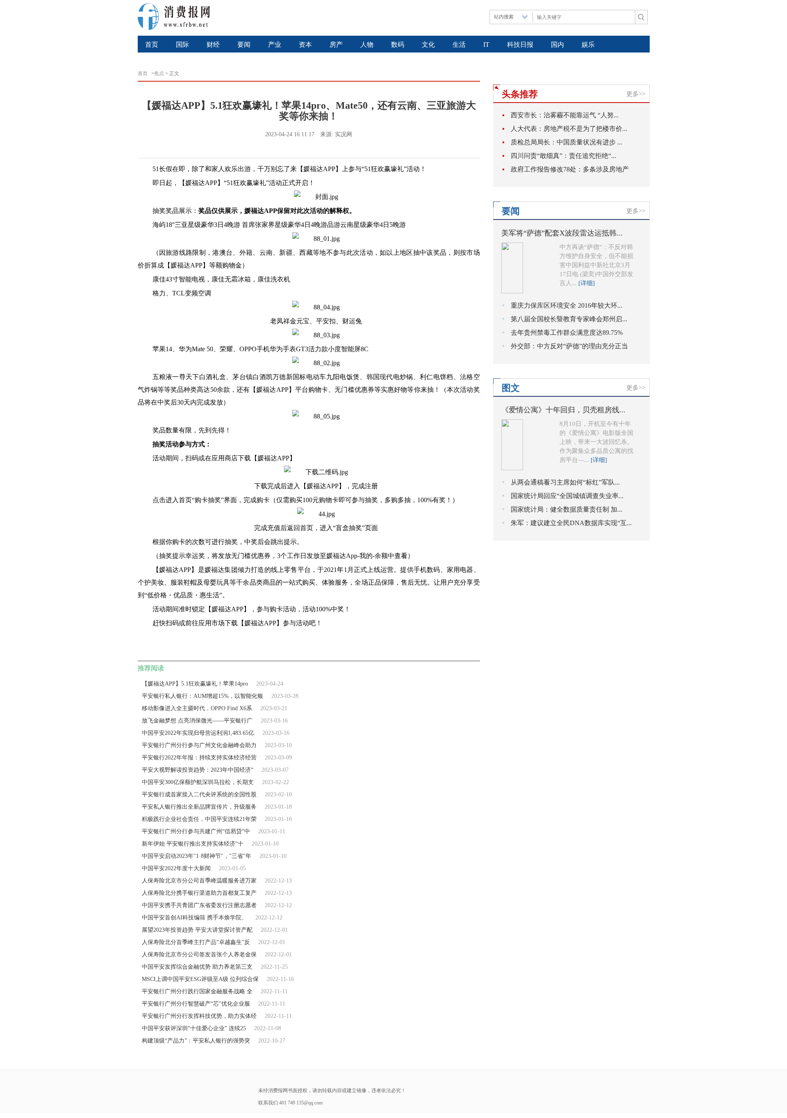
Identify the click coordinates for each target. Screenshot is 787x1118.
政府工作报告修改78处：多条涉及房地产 (570, 169)
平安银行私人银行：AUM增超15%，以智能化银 (202, 696)
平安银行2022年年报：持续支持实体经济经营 (199, 757)
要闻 (243, 44)
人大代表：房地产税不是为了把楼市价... (569, 128)
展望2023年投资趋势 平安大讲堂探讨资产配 (197, 930)
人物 (366, 44)
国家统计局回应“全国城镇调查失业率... (567, 495)
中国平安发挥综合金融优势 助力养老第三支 (197, 967)
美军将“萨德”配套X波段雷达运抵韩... (562, 233)
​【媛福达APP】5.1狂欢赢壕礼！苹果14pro (195, 684)
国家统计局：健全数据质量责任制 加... (566, 509)
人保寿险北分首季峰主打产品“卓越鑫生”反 (196, 942)
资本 (305, 44)
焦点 (159, 73)
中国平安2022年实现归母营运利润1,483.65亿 (198, 733)
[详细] (586, 283)
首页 (151, 44)
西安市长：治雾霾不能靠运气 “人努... (565, 115)
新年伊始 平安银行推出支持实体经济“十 (192, 844)
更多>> (635, 94)
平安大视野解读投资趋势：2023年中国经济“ (197, 770)
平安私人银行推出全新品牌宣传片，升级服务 (199, 807)
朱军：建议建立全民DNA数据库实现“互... (571, 522)
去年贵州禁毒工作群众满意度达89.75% (567, 332)
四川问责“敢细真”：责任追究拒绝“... (563, 155)
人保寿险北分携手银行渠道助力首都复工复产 (199, 893)
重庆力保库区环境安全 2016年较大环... (566, 305)
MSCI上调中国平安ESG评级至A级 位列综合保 (200, 979)
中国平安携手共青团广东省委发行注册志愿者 (199, 905)
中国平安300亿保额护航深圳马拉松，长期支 (198, 782)
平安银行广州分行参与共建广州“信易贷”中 (196, 831)
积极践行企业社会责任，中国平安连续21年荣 (199, 819)
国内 (557, 44)
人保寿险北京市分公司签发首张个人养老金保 (199, 954)
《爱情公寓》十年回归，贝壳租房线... (563, 410)
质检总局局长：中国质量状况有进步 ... (566, 142)
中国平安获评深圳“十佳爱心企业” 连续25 (194, 1028)
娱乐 (588, 44)
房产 (336, 44)
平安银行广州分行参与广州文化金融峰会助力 (199, 745)
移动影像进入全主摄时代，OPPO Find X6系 (197, 708)
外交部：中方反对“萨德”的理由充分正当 (569, 346)
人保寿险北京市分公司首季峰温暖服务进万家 (199, 881)
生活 (459, 44)
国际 (182, 44)
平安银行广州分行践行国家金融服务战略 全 (197, 991)
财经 (213, 44)
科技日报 (520, 44)
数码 (397, 44)
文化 (428, 44)
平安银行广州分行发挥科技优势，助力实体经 (199, 1016)
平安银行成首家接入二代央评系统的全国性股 (199, 794)
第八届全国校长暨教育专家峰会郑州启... (569, 319)
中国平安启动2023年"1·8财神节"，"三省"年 (196, 856)
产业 (274, 44)
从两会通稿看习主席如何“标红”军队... (565, 482)
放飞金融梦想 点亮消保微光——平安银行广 (197, 721)
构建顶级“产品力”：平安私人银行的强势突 (196, 1041)
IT (486, 44)
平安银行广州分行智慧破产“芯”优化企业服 (196, 1004)
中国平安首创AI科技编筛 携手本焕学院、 (194, 918)
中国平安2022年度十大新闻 (176, 868)
